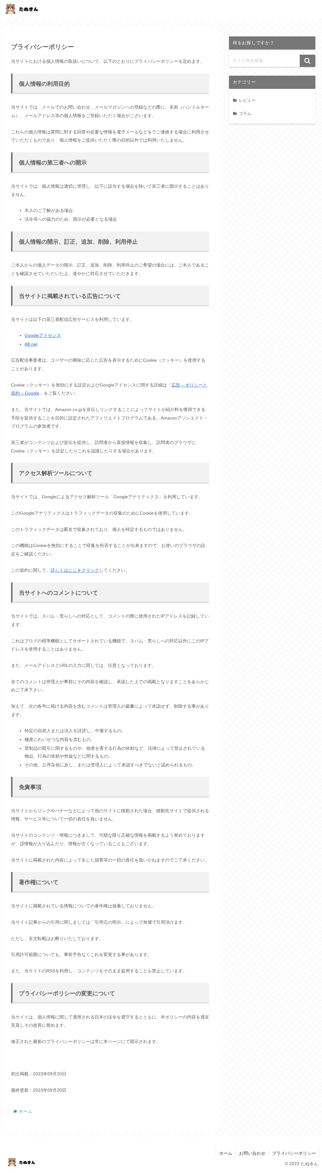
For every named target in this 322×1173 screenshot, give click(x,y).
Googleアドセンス (43, 335)
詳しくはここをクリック (75, 570)
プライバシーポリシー (294, 1153)
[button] (307, 61)
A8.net (31, 344)
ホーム (225, 1153)
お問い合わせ (252, 1153)
